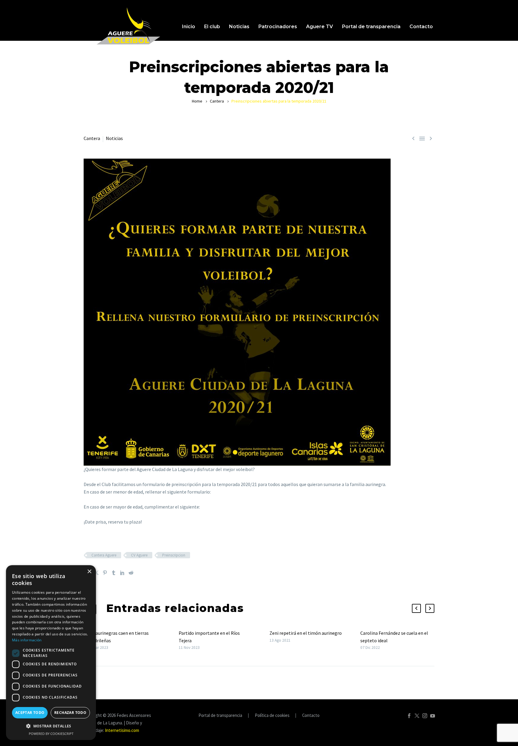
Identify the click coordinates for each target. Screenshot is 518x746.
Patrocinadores (277, 26)
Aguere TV (319, 26)
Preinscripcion (173, 555)
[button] (416, 608)
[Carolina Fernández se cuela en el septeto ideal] (358, 640)
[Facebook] (409, 715)
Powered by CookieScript (51, 733)
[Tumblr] (113, 572)
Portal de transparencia (371, 26)
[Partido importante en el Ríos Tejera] (176, 640)
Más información (27, 640)
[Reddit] (131, 572)
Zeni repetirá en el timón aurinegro (305, 633)
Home (197, 101)
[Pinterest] (105, 572)
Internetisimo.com (122, 730)
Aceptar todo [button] (30, 712)
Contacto (421, 26)
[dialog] (51, 652)
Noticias (239, 26)
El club (212, 26)
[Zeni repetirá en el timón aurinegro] (267, 636)
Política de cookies (272, 715)
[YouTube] (432, 715)
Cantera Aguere (103, 555)
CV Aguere (139, 555)
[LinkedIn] (122, 572)
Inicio (188, 26)
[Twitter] (96, 572)
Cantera (217, 101)
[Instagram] (424, 715)
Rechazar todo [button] (70, 712)
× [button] (89, 571)
